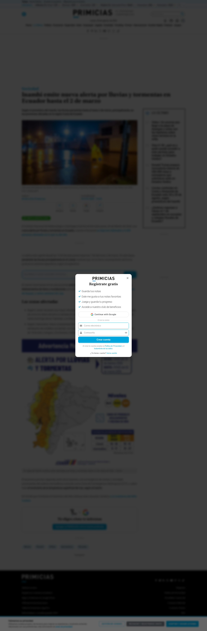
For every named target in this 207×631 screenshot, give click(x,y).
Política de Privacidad (113, 346)
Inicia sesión (112, 353)
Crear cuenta (103, 339)
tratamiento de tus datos (103, 349)
